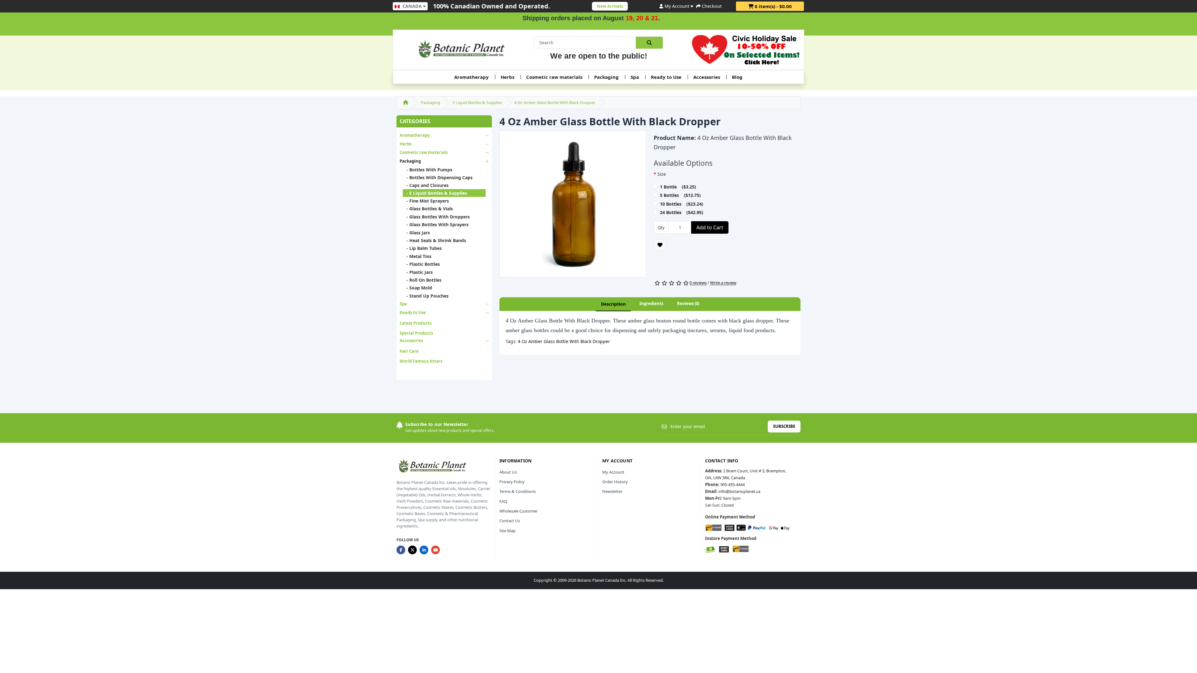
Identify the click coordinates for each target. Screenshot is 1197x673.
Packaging (606, 77)
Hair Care (409, 351)
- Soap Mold (417, 288)
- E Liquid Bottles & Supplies (435, 193)
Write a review (723, 283)
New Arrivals (610, 6)
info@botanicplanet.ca (739, 491)
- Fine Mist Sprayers (426, 201)
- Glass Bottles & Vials (428, 209)
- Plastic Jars (418, 272)
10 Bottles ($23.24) (681, 204)
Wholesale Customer (518, 511)
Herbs (507, 77)
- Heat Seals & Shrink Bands (434, 240)
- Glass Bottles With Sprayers (436, 224)
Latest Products (415, 323)
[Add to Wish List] (660, 245)
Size (661, 174)
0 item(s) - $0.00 (772, 6)
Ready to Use (666, 77)
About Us (508, 472)
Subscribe (784, 426)
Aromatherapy (471, 77)
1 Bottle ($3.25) (678, 187)
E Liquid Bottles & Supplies (477, 102)
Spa (635, 77)
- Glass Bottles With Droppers (436, 217)
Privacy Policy (512, 481)
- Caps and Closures (426, 185)
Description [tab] (613, 304)
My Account (613, 472)
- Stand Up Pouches (426, 296)
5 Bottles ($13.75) (680, 195)
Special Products (416, 333)
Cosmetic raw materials (554, 77)
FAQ (503, 501)
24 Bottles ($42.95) (681, 212)
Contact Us (509, 520)
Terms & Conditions (517, 491)
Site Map (507, 530)
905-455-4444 (732, 484)
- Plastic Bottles (421, 264)
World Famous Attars (421, 361)
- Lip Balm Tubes (422, 248)
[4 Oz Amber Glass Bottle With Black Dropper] (572, 206)
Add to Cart (709, 227)
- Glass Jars (416, 233)
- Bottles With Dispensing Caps (438, 177)
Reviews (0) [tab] (688, 303)
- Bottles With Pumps (427, 170)
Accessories (706, 77)
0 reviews (698, 283)
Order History (615, 481)
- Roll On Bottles (422, 280)
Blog (737, 77)
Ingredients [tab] (651, 303)
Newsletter (612, 491)
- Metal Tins (417, 256)
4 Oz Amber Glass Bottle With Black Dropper (554, 102)
